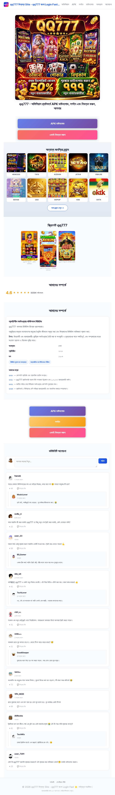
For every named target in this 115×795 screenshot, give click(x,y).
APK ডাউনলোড (58, 123)
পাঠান (102, 461)
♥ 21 (11, 647)
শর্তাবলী (52, 782)
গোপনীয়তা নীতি (60, 782)
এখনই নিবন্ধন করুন (57, 134)
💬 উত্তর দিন (21, 488)
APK (74, 4)
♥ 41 (11, 587)
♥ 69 (11, 706)
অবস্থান (99, 4)
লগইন (81, 4)
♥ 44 (11, 488)
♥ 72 (11, 685)
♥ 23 (11, 766)
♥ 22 (11, 527)
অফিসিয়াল (65, 4)
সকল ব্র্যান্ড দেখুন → (57, 208)
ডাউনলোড (90, 4)
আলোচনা (108, 4)
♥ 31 (11, 625)
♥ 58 (11, 548)
